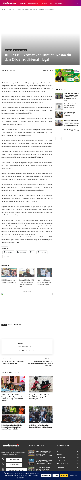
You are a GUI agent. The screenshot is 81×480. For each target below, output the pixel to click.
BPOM (9, 324)
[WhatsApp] (36, 76)
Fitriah (5, 70)
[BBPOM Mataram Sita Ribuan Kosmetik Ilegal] (9, 272)
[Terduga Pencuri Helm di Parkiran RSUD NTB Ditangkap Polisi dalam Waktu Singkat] (41, 384)
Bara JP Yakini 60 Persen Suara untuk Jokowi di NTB (71, 130)
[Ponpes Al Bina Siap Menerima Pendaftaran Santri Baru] (59, 114)
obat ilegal (18, 324)
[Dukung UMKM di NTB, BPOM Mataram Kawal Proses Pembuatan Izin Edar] (26, 272)
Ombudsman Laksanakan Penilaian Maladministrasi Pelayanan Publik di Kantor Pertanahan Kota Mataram (71, 123)
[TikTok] (30, 350)
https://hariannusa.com (24, 346)
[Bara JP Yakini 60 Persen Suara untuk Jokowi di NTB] (59, 132)
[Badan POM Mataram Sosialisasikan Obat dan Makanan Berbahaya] (44, 272)
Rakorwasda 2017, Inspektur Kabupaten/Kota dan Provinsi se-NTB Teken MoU (40, 363)
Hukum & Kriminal (20, 50)
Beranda (4, 9)
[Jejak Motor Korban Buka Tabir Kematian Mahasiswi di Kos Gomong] (41, 414)
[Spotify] (23, 350)
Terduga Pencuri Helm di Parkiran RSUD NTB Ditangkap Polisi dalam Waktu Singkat (40, 397)
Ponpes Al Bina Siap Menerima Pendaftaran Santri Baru (70, 113)
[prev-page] (56, 138)
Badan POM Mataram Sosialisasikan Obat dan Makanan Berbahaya (44, 282)
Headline (11, 9)
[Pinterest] (30, 76)
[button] (77, 3)
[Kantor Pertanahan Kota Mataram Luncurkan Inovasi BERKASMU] (59, 106)
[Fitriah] (10, 347)
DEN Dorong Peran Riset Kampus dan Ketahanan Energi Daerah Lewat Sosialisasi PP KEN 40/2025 (44, 462)
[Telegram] (26, 350)
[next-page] (60, 138)
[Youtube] (37, 350)
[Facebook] (17, 76)
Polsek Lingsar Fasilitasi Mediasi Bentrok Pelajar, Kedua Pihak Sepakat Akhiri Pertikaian (11, 427)
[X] (24, 76)
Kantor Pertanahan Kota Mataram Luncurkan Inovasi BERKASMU (70, 105)
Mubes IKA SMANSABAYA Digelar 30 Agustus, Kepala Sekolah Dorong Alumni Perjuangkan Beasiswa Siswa (71, 97)
